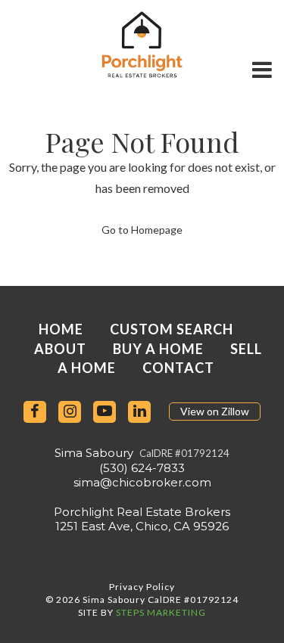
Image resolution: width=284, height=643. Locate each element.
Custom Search (171, 329)
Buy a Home (158, 348)
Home (61, 329)
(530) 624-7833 (142, 468)
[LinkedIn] (139, 412)
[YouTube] (104, 412)
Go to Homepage (142, 229)
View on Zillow (214, 411)
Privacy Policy (142, 586)
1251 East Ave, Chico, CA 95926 (142, 526)
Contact (178, 367)
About (60, 348)
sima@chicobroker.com (142, 482)
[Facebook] (34, 412)
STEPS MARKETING (161, 612)
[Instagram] (69, 412)
